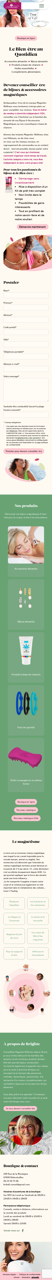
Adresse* (7, 315)
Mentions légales (9, 1274)
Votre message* (11, 376)
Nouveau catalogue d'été (26, 818)
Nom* (6, 290)
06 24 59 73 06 (10, 1181)
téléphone (13, 431)
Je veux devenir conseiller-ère (20, 1108)
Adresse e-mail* (11, 364)
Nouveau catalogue (26, 810)
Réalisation (26, 1277)
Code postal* (9, 327)
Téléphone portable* (13, 352)
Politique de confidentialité (29, 1274)
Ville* (6, 339)
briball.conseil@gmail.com (16, 1184)
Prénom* (7, 303)
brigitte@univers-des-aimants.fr (28, 438)
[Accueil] (12, 5)
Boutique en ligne (26, 38)
